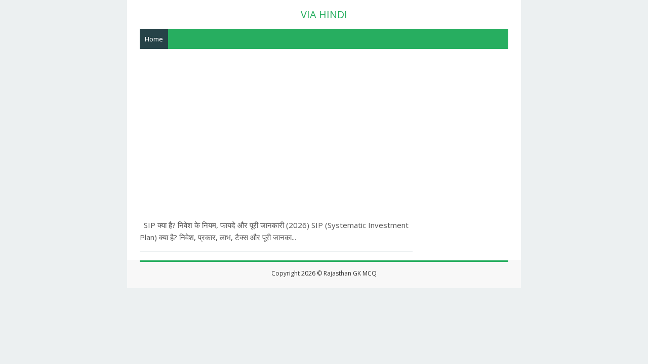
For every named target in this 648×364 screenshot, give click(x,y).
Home (154, 38)
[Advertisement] (324, 125)
